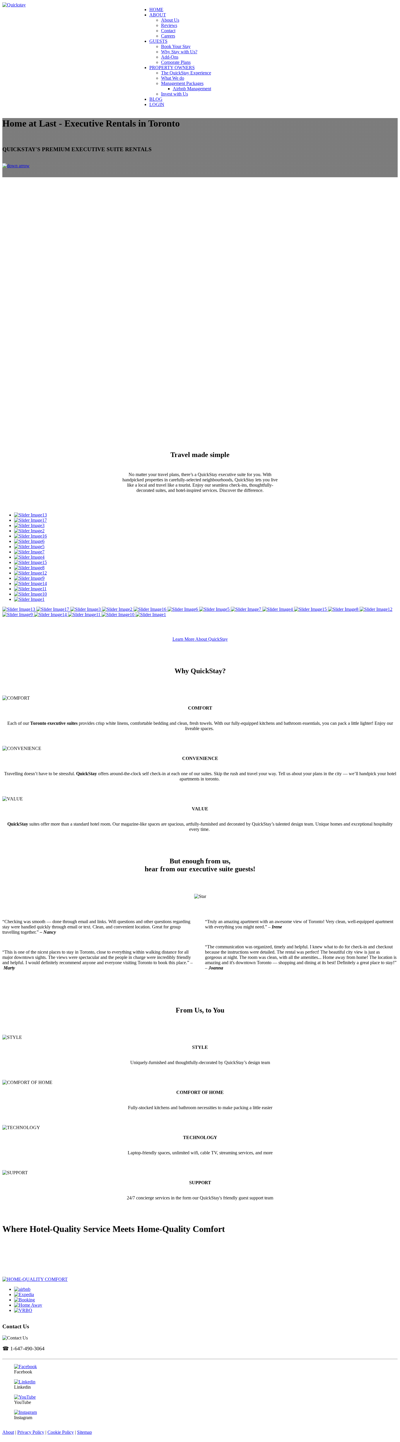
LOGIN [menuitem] (156, 104)
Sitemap (84, 1432)
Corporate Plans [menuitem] (176, 62)
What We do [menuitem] (172, 78)
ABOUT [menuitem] (157, 14)
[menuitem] (279, 20)
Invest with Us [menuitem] (174, 93)
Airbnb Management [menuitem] (192, 88)
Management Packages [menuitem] (182, 83)
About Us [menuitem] (170, 20)
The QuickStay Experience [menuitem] (186, 72)
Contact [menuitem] (168, 30)
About (8, 1432)
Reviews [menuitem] (169, 25)
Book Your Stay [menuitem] (176, 46)
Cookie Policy (60, 1432)
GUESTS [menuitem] (158, 41)
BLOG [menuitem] (156, 99)
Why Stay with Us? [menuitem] (179, 51)
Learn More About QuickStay (200, 639)
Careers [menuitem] (168, 35)
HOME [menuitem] (156, 9)
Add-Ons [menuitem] (169, 56)
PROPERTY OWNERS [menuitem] (172, 67)
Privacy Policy (30, 1432)
